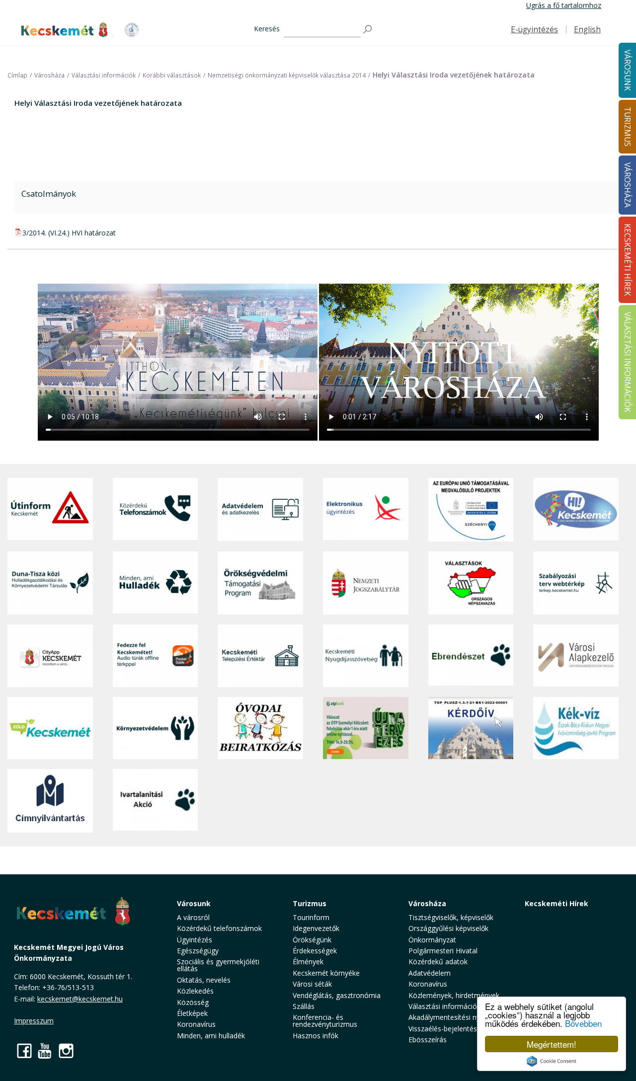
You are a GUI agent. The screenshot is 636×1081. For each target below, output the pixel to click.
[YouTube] (45, 1050)
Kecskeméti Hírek (556, 903)
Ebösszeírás (427, 1039)
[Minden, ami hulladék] (155, 583)
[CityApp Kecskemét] (50, 656)
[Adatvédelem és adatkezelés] (260, 509)
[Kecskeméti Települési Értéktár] (260, 656)
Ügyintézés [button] (194, 939)
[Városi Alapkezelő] (576, 656)
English (587, 29)
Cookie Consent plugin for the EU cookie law (551, 1061)
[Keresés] (368, 29)
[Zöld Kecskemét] (50, 728)
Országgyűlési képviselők (448, 928)
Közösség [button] (193, 1002)
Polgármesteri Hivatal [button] (442, 950)
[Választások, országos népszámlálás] (471, 583)
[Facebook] (24, 1050)
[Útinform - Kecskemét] (50, 509)
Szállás (304, 1006)
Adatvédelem (429, 973)
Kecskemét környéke (326, 973)
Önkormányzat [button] (432, 939)
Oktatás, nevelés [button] (204, 980)
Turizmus (309, 903)
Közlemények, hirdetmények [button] (453, 995)
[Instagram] (66, 1050)
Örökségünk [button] (312, 939)
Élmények (308, 961)
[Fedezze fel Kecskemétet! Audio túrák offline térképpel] (155, 656)
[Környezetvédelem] (155, 728)
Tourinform (311, 917)
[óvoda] (260, 728)
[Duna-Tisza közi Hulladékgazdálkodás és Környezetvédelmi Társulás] (50, 583)
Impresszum (34, 1020)
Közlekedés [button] (195, 991)
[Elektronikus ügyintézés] (365, 509)
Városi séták (312, 984)
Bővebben (583, 1023)
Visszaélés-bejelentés (442, 1028)
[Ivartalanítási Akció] (155, 801)
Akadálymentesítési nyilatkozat (457, 1017)
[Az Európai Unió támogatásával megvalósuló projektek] (471, 509)
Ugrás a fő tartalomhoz (563, 5)
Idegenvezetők (316, 928)
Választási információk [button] (444, 1006)
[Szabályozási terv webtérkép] (576, 583)
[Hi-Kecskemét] (576, 509)
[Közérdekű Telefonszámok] (155, 509)
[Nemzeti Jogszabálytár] (365, 583)
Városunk (194, 903)
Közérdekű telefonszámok (219, 928)
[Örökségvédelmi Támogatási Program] (260, 583)
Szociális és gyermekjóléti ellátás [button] (218, 965)
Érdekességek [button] (315, 950)
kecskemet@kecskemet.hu (80, 999)
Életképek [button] (192, 1013)
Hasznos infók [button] (315, 1035)
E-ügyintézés (534, 29)
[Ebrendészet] (471, 656)
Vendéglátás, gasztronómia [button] (337, 995)
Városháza (427, 903)
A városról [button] (193, 917)
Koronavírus (196, 1024)
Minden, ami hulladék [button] (211, 1035)
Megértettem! (551, 1044)
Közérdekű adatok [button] (438, 961)
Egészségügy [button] (198, 950)
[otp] (365, 728)
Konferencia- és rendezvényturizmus (325, 1020)
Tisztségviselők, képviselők (450, 917)
